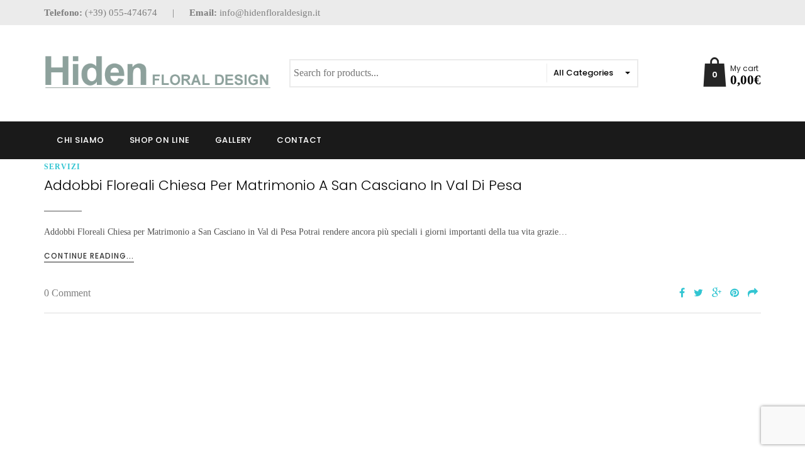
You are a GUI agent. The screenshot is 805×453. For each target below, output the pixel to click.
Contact (299, 140)
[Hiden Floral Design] (157, 72)
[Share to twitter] (698, 293)
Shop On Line (160, 140)
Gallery (233, 140)
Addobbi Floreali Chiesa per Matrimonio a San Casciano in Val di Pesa (283, 185)
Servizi (62, 166)
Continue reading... (89, 255)
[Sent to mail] (753, 293)
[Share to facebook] (682, 293)
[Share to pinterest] (734, 293)
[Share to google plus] (716, 293)
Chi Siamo (80, 140)
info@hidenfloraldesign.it (269, 13)
